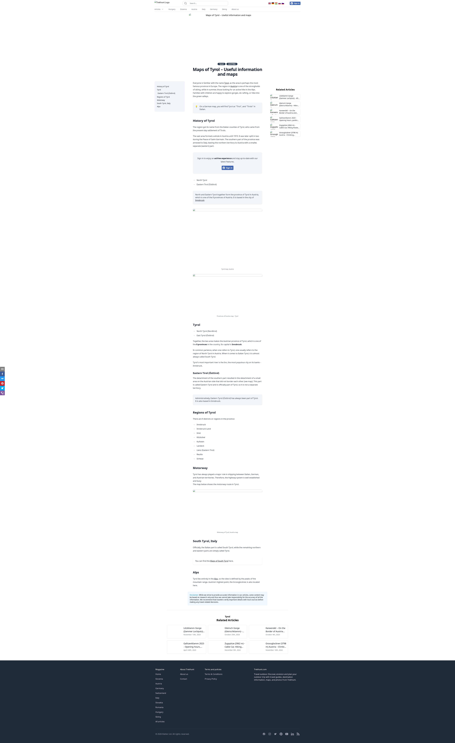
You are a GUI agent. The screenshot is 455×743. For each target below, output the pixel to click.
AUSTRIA (232, 64)
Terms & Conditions (213, 674)
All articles (160, 721)
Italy (203, 9)
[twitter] (2, 388)
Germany (213, 9)
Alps (158, 106)
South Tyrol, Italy (163, 103)
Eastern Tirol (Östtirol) (166, 93)
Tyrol (221, 64)
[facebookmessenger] (2, 378)
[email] (2, 369)
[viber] (2, 393)
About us (235, 9)
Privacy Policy (211, 679)
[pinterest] (2, 383)
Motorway (161, 100)
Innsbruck (199, 200)
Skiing (224, 9)
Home (158, 674)
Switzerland (160, 693)
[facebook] (2, 374)
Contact (183, 679)
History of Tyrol (163, 86)
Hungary (171, 9)
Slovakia (159, 702)
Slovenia (183, 9)
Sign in (297, 3)
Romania (159, 707)
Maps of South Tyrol (219, 561)
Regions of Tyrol (163, 97)
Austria (194, 9)
